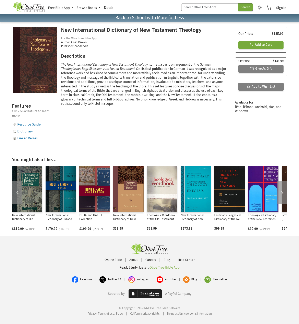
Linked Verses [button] (27, 138)
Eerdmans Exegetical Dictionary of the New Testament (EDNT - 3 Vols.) (228, 221)
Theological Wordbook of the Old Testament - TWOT (161, 219)
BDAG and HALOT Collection (90, 217)
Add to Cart (263, 44)
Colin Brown (79, 42)
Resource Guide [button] (29, 124)
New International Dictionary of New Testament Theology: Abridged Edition (126, 221)
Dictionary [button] (25, 131)
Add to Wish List (263, 86)
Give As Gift (263, 68)
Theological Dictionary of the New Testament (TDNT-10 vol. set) (262, 219)
